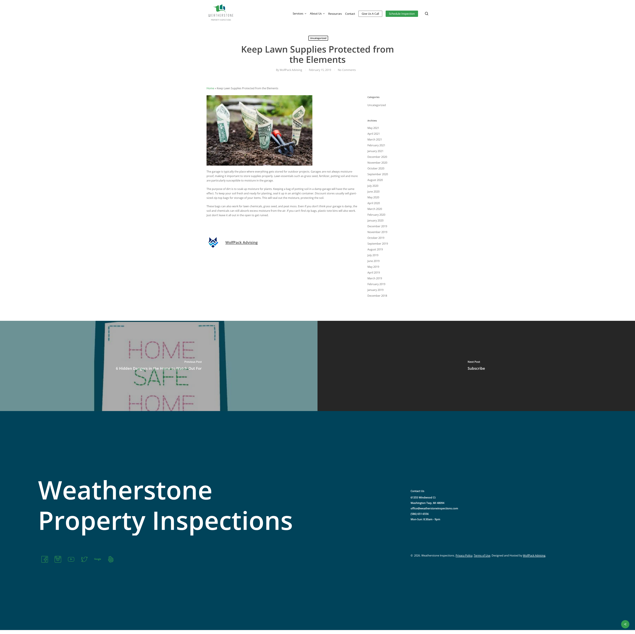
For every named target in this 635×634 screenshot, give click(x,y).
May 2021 (373, 128)
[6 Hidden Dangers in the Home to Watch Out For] (159, 366)
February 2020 (376, 215)
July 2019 (372, 255)
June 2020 (373, 191)
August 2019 (375, 249)
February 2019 (376, 284)
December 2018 (377, 295)
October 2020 (375, 168)
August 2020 (375, 180)
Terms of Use (482, 555)
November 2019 (377, 232)
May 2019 (373, 267)
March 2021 (374, 139)
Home (210, 88)
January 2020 (375, 220)
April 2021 (373, 134)
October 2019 (375, 238)
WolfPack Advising (291, 70)
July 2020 (372, 186)
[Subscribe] (476, 366)
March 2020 (374, 209)
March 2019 (374, 278)
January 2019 (375, 290)
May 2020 (373, 197)
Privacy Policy (464, 555)
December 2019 (377, 226)
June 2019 (373, 261)
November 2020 (377, 162)
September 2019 (377, 243)
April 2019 (373, 272)
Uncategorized (318, 38)
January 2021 (375, 151)
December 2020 (377, 157)
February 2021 (376, 145)
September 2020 (377, 174)
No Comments (347, 70)
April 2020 (373, 203)
